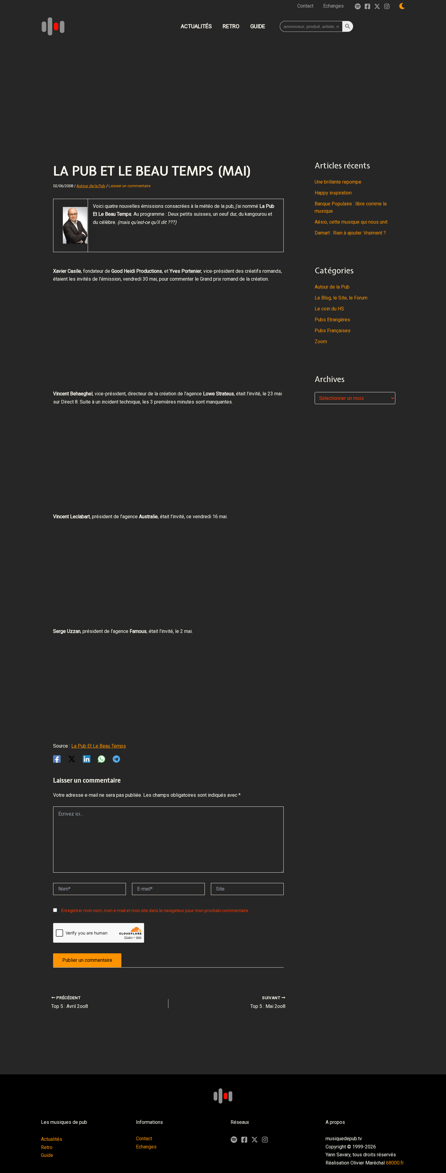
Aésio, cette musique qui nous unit (351, 222)
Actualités (51, 1139)
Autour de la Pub (90, 186)
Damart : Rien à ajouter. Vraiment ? (350, 233)
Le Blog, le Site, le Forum (341, 298)
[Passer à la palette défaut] (402, 6)
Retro (46, 1147)
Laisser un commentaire (129, 186)
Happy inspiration (333, 193)
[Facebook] (367, 6)
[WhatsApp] (101, 759)
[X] (254, 1139)
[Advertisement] (223, 86)
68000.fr (395, 1163)
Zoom (321, 341)
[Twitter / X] (377, 6)
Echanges (146, 1147)
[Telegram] (116, 759)
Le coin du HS (329, 309)
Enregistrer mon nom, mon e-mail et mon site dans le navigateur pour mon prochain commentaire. (155, 910)
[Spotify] (358, 6)
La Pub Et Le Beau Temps (98, 746)
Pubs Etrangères (332, 320)
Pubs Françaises (332, 330)
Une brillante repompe (338, 182)
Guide (47, 1155)
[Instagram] (387, 6)
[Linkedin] (86, 759)
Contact (144, 1138)
